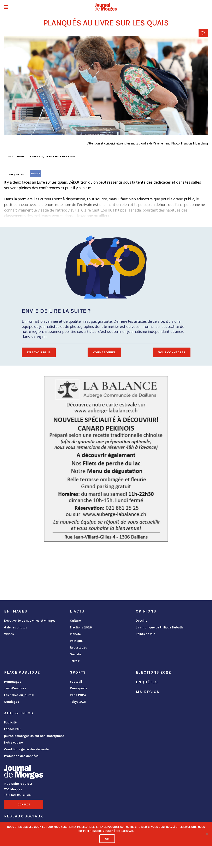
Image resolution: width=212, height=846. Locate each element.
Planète (75, 634)
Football (76, 682)
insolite (35, 173)
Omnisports (78, 688)
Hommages (12, 682)
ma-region (148, 692)
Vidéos (9, 634)
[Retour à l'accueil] (23, 773)
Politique (76, 641)
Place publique (22, 672)
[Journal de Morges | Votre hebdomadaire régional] (106, 7)
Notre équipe (13, 742)
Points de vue (145, 634)
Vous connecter (171, 352)
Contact (24, 804)
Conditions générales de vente (26, 749)
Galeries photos (15, 627)
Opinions (146, 611)
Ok (107, 838)
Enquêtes (147, 682)
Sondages (11, 702)
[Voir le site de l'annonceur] (106, 459)
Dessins (141, 620)
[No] (207, 834)
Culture (75, 620)
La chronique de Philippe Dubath (159, 627)
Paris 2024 (78, 695)
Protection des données (21, 756)
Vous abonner (104, 352)
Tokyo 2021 (78, 702)
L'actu (77, 611)
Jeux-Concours (15, 688)
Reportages (78, 647)
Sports (78, 672)
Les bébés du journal (19, 695)
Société (75, 654)
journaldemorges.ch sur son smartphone (34, 736)
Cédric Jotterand (28, 156)
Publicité (10, 722)
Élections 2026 (81, 627)
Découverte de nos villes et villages (29, 620)
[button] (6, 7)
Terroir (75, 661)
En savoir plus (39, 352)
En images (15, 611)
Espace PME (12, 729)
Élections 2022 (153, 672)
